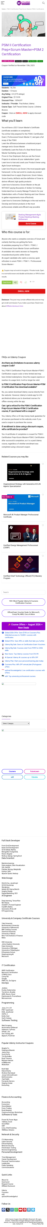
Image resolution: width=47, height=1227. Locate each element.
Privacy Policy (36, 1224)
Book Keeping (7, 1110)
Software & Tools (9, 1114)
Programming (8, 1003)
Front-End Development (10, 846)
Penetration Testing (9, 1148)
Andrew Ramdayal (8, 1073)
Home (3, 9)
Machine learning (8, 863)
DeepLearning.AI (8, 954)
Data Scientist (8, 858)
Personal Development (12, 1152)
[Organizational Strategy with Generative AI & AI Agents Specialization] (23, 472)
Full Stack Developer (11, 840)
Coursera (12, 771)
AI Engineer (7, 895)
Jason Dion (6, 1052)
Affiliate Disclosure (8, 1186)
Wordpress (5, 887)
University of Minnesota (10, 927)
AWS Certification (8, 970)
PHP (3, 1010)
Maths (10, 907)
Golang (8, 1018)
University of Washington (11, 950)
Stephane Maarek (8, 1050)
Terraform (5, 992)
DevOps (5, 983)
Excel (10, 1122)
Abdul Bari (5, 1064)
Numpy (10, 869)
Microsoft (5, 956)
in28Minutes (6, 1062)
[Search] (43, 3)
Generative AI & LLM (9, 909)
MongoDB (5, 852)
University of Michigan (10, 948)
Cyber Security (7, 1142)
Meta (3, 938)
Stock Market (6, 1106)
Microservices (7, 998)
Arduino (11, 1130)
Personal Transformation (11, 1161)
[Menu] (2, 3)
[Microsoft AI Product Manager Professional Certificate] (23, 502)
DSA (3, 1012)
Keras (7, 903)
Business (18, 61)
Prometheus (16, 996)
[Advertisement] (23, 331)
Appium (4, 1036)
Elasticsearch (6, 996)
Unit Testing (6, 1034)
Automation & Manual (9, 1027)
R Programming (7, 911)
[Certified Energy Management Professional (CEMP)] (23, 533)
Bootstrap (10, 885)
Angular (9, 854)
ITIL (7, 981)
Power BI (5, 1120)
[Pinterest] (24, 1210)
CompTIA (5, 976)
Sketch (16, 889)
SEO (16, 893)
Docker (4, 990)
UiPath (4, 1032)
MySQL (13, 850)
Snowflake (5, 1124)
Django (10, 856)
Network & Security (10, 1134)
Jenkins (4, 988)
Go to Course (31, 224)
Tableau (5, 1122)
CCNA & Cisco (7, 974)
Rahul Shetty (6, 1071)
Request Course (7, 1184)
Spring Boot (17, 856)
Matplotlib (17, 869)
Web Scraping (7, 1025)
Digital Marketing (8, 893)
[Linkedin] (29, 1210)
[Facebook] (3, 1210)
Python (4, 871)
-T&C (42, 1224)
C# (10, 1008)
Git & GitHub (6, 850)
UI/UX (4, 885)
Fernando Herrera (8, 1081)
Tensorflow (16, 901)
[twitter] (8, 1210)
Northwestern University (10, 925)
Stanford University (9, 932)
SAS (9, 871)
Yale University (7, 923)
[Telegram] (33, 1210)
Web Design (7, 878)
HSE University (7, 942)
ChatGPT (5, 905)
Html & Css (5, 883)
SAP (3, 1126)
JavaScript (14, 883)
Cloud (13, 994)
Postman (11, 1036)
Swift (4, 1018)
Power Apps (13, 1120)
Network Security (8, 1146)
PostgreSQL (13, 852)
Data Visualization (18, 865)
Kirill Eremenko (7, 1077)
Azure (8, 994)
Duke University (7, 946)
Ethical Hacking (7, 1144)
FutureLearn (34, 771)
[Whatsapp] (16, 1210)
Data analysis (6, 865)
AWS (3, 994)
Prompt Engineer (15, 905)
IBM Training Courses (9, 929)
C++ (7, 1008)
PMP (3, 981)
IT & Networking (7, 1139)
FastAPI (4, 907)
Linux (3, 1128)
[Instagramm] (12, 1210)
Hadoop (15, 873)
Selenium (5, 1029)
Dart (7, 1016)
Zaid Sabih (5, 1079)
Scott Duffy (6, 1054)
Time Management (9, 1157)
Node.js (4, 856)
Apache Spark (7, 873)
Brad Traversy (7, 1058)
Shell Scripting (11, 1128)
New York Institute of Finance (12, 936)
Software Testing (9, 1020)
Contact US (19, 1224)
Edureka (35, 777)
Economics (6, 1104)
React (4, 854)
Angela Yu (5, 1048)
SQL (3, 867)
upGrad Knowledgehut (10, 1196)
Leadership (6, 1163)
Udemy (40, 61)
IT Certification (8, 965)
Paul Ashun (32, 61)
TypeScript (9, 1010)
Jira (8, 1032)
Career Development (9, 1159)
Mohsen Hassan (7, 1060)
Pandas (4, 869)
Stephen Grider (7, 1083)
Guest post (5, 1182)
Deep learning (7, 901)
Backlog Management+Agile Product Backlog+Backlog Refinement (29, 217)
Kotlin (4, 1016)
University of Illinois (8, 934)
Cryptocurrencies (8, 1112)
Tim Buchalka (7, 1056)
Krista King (5, 1085)
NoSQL (7, 867)
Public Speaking (7, 1165)
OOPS (4, 1014)
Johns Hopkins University (11, 944)
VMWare (5, 1130)
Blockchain (18, 1112)
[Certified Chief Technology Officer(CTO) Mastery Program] (23, 564)
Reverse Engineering (9, 1150)
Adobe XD (5, 889)
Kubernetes (11, 990)
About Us (5, 1180)
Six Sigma (12, 981)
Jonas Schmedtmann (9, 1075)
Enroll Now (23, 291)
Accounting (6, 1102)
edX (12, 777)
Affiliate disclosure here (14, 306)
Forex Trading (7, 1108)
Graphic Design (7, 891)
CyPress (12, 1029)
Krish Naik (5, 1069)
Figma (11, 889)
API (12, 1034)
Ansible (12, 992)
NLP (3, 903)
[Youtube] (20, 1210)
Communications (8, 1167)
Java (3, 1008)
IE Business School (8, 952)
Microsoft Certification (10, 972)
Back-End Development (10, 848)
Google (4, 979)
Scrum (25, 61)
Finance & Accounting (11, 1097)
